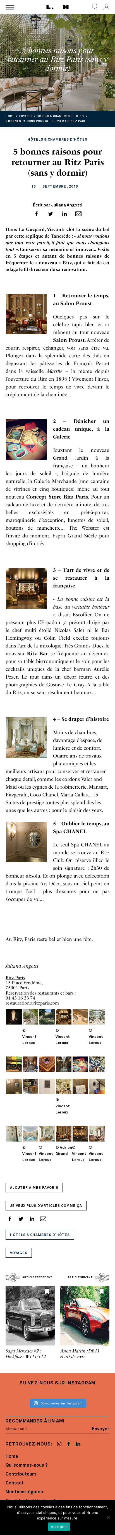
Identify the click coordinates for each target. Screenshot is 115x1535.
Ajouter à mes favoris (34, 1188)
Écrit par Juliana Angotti (57, 205)
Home (12, 1456)
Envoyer (100, 1429)
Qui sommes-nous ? (26, 1465)
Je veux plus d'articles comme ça (46, 1206)
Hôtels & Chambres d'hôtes (40, 1235)
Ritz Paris (15, 977)
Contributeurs (21, 1474)
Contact (15, 1483)
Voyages (18, 1253)
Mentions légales (24, 1492)
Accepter (59, 1526)
